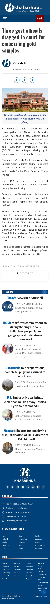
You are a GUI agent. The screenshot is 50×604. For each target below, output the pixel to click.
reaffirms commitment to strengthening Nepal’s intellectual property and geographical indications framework (25, 331)
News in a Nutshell (25, 298)
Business (38, 539)
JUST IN (8, 292)
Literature (38, 548)
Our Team (5, 567)
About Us (5, 563)
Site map (17, 576)
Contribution (6, 579)
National (5, 539)
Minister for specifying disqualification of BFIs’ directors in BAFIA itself (25, 435)
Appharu (44, 596)
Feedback (29, 570)
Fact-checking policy (43, 584)
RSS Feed (17, 573)
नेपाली (39, 18)
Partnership (6, 573)
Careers (29, 573)
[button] (43, 592)
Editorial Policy (41, 565)
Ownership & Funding (42, 589)
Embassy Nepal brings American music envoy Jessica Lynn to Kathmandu (25, 402)
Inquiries (17, 563)
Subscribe (17, 570)
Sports (21, 545)
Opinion (4, 542)
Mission (16, 567)
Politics (37, 536)
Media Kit (5, 570)
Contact (28, 563)
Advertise (29, 567)
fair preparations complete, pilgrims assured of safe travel (25, 372)
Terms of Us (6, 576)
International (23, 539)
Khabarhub (19, 63)
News (21, 536)
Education (5, 545)
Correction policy (42, 578)
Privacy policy (42, 574)
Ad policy (29, 579)
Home (4, 536)
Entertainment (40, 545)
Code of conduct (41, 570)
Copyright (29, 576)
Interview (22, 542)
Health (37, 542)
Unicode (17, 579)
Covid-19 (5, 548)
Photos (21, 548)
